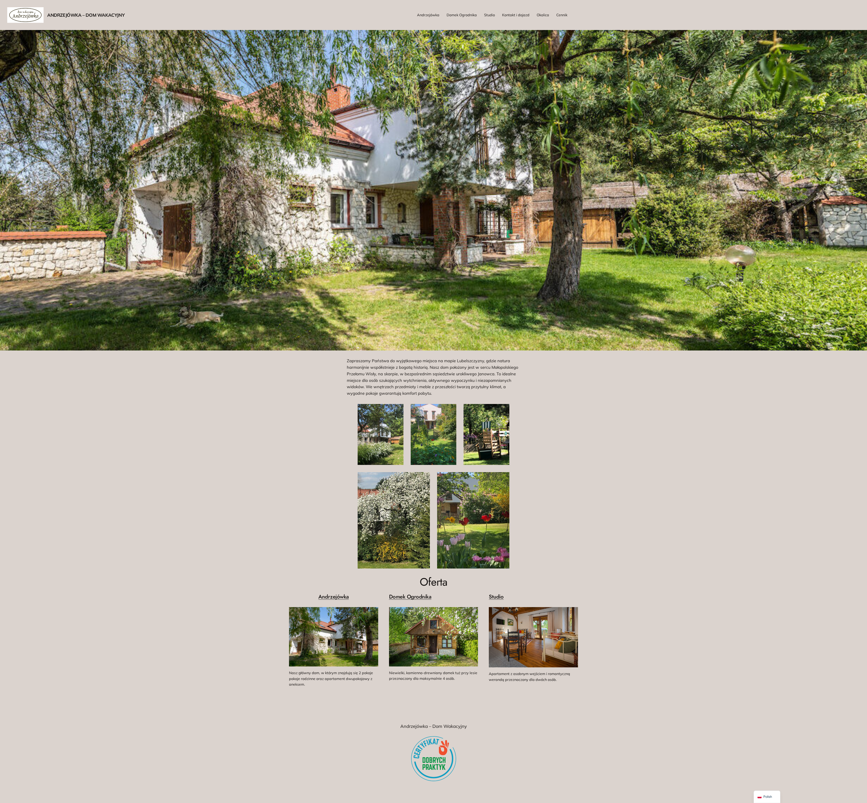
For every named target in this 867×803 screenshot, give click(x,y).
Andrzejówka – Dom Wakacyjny (86, 15)
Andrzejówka (333, 597)
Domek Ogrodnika (410, 597)
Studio (496, 597)
